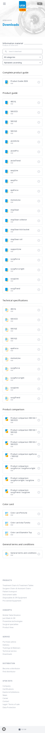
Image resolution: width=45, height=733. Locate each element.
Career (5, 698)
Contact (6, 701)
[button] (4, 729)
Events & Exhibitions (11, 692)
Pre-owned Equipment (12, 601)
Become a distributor (11, 668)
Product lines (8, 627)
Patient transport (10, 591)
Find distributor (9, 671)
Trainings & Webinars (11, 648)
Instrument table (10, 594)
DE (40, 4)
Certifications (8, 689)
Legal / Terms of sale (11, 704)
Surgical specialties (10, 624)
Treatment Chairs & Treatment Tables (18, 585)
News (5, 695)
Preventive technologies (12, 621)
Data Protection (9, 707)
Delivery (6, 645)
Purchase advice (9, 642)
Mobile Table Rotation (12, 615)
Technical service (9, 651)
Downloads (7, 654)
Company (6, 686)
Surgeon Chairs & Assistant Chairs (17, 588)
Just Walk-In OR (9, 618)
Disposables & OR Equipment (15, 598)
